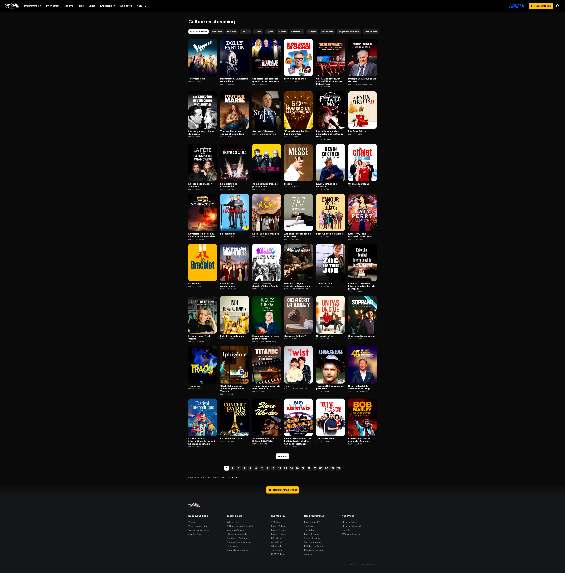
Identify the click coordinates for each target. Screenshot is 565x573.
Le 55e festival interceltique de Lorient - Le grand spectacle (202, 441)
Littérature (297, 31)
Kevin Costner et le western (327, 185)
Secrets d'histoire (262, 131)
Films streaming (312, 534)
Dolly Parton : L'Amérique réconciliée (234, 80)
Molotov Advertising (198, 530)
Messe (288, 184)
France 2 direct (278, 526)
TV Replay (309, 526)
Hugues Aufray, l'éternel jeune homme (265, 337)
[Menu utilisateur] (557, 6)
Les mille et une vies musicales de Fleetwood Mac (330, 134)
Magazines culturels (348, 31)
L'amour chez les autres (329, 233)
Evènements (370, 31)
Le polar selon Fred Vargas (199, 337)
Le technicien (227, 233)
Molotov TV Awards (314, 546)
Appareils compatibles (237, 550)
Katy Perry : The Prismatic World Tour (360, 235)
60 (309, 468)
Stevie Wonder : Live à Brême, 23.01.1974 (264, 440)
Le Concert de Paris (231, 438)
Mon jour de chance (295, 78)
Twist (287, 386)
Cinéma (282, 31)
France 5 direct (278, 534)
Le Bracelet (194, 283)
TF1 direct (276, 522)
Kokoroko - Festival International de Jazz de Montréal (361, 286)
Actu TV (308, 554)
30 (291, 468)
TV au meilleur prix (351, 534)
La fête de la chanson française (200, 185)
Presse (192, 522)
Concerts (217, 31)
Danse (258, 31)
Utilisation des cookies (237, 534)
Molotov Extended (351, 526)
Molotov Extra (349, 522)
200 (338, 468)
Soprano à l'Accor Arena (361, 336)
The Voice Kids (196, 78)
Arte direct (276, 542)
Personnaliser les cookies (239, 542)
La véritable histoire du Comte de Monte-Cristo (202, 235)
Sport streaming (312, 542)
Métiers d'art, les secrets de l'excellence (297, 285)
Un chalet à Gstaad (358, 184)
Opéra (270, 31)
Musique (231, 31)
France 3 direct (279, 530)
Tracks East (195, 386)
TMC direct (277, 550)
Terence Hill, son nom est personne (330, 387)
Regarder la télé (542, 6)
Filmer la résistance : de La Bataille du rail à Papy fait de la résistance (297, 441)
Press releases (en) (198, 526)
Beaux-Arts (327, 31)
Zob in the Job (324, 283)
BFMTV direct (278, 554)
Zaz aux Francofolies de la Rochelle (297, 235)
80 (320, 468)
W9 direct (276, 546)
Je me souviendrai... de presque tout (265, 185)
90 (326, 468)
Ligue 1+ (346, 530)
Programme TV (312, 522)
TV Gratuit (309, 530)
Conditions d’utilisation (237, 538)
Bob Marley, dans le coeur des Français (359, 440)
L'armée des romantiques (227, 285)
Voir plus (282, 456)
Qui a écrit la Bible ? (295, 336)
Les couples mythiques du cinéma (201, 132)
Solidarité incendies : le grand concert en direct (265, 80)
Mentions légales (235, 530)
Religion (312, 31)
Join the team (195, 534)
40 (297, 468)
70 (315, 468)
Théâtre (245, 31)
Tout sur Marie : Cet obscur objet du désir (232, 132)
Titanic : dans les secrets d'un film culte (266, 387)
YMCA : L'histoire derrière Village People (265, 285)
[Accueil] (12, 6)
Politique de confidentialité (240, 526)
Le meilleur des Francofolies (228, 185)
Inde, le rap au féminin (232, 336)
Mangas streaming (313, 550)
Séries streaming (312, 538)
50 (303, 468)
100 (333, 468)
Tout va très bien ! (326, 438)
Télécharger (232, 546)
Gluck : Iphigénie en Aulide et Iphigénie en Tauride (232, 389)
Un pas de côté (324, 336)
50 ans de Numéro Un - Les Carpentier (296, 132)
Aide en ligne (232, 522)
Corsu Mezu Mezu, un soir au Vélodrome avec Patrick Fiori (329, 81)
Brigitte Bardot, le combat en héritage (359, 387)
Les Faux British (357, 131)
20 (285, 468)
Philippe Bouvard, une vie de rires (362, 80)
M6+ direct (276, 538)
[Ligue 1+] (517, 6)
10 (279, 468)
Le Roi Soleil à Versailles (265, 233)
